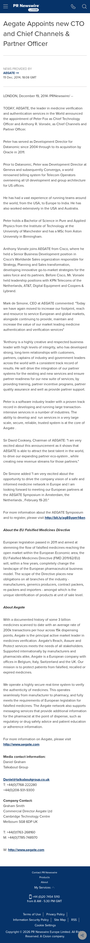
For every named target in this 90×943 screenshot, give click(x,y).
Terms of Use (32, 914)
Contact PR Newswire (44, 872)
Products (44, 877)
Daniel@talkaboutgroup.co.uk (26, 779)
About (44, 882)
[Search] (84, 6)
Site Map (60, 920)
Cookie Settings (45, 925)
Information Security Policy (31, 920)
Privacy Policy (55, 914)
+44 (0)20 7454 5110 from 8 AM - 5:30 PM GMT (44, 898)
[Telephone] (73, 6)
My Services (43, 887)
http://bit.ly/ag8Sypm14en (65, 517)
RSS (74, 920)
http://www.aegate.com (21, 744)
